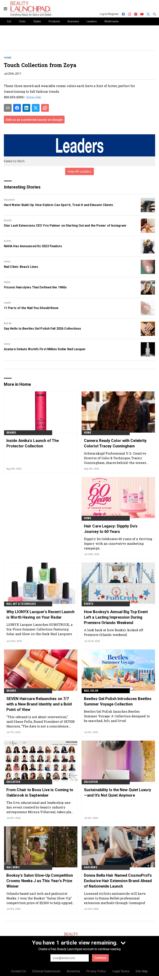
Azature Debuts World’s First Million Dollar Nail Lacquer (45, 349)
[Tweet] (36, 108)
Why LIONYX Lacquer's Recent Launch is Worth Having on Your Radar (40, 614)
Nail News (13, 867)
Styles (7, 282)
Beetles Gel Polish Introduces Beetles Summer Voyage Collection (117, 701)
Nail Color (91, 690)
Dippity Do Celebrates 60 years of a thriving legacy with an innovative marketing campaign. (118, 543)
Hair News (90, 867)
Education (9, 199)
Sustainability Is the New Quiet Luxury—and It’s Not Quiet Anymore (117, 792)
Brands (8, 220)
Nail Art (8, 323)
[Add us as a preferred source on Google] (45, 108)
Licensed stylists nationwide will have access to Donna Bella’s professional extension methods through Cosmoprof (115, 898)
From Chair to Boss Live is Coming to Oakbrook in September (39, 792)
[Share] (17, 108)
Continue (100, 958)
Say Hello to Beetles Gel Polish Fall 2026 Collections (42, 328)
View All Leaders (80, 171)
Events (7, 241)
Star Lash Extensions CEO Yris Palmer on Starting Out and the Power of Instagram (65, 225)
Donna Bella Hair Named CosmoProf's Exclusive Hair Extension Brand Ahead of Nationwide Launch (118, 881)
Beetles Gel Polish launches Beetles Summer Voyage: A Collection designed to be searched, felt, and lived (117, 716)
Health (7, 302)
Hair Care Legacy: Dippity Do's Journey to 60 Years (110, 529)
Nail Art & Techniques (21, 603)
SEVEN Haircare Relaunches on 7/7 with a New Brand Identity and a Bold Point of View (39, 704)
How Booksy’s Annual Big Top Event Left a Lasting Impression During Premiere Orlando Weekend (116, 617)
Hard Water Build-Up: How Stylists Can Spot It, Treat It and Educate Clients (58, 205)
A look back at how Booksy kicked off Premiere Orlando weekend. (113, 632)
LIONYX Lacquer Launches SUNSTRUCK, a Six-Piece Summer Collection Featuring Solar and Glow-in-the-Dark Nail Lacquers (39, 629)
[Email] (8, 108)
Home (7, 57)
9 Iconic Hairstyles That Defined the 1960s (35, 287)
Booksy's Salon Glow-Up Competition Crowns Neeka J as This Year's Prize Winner (39, 881)
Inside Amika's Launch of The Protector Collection (32, 443)
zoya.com (33, 97)
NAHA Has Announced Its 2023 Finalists (33, 246)
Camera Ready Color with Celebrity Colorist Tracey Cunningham (115, 443)
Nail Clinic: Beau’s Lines (21, 267)
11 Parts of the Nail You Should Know (31, 308)
